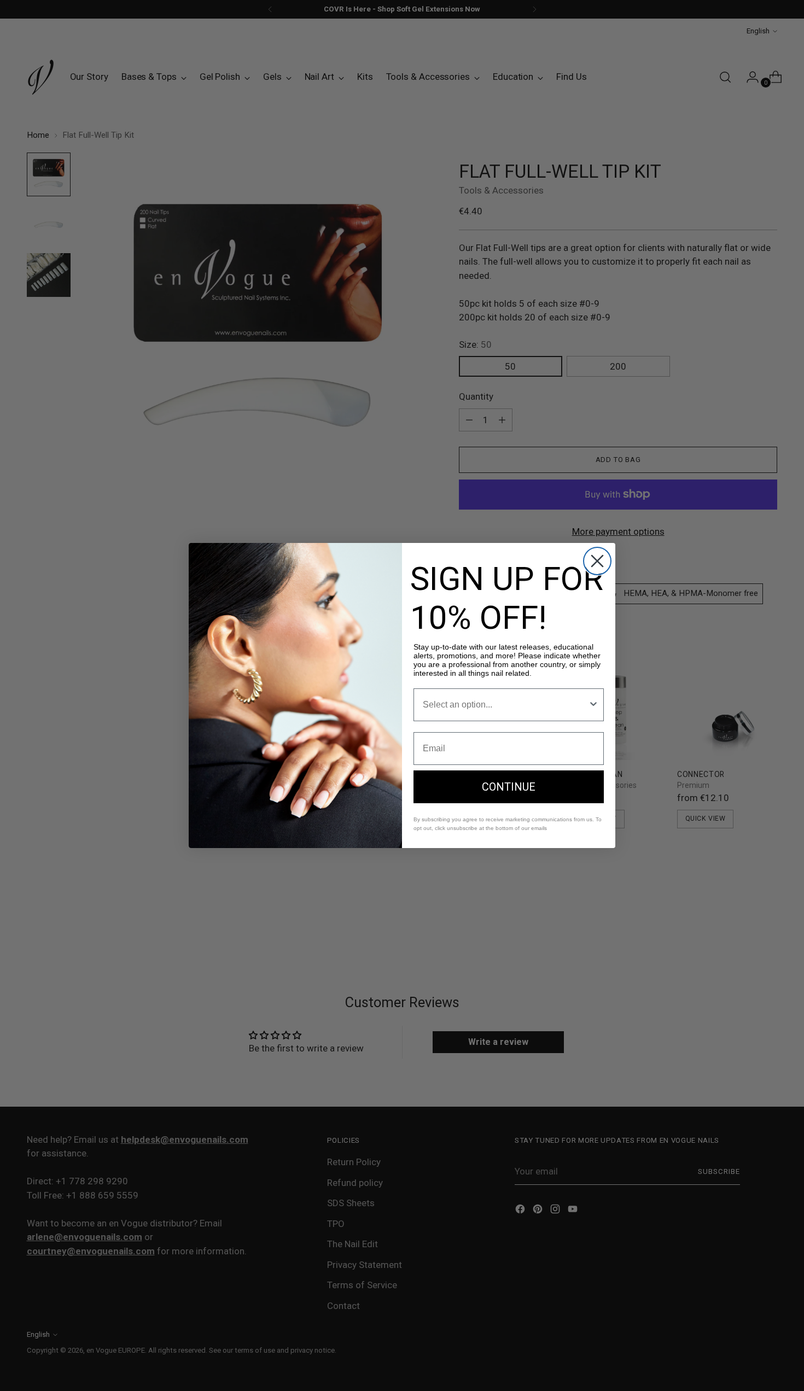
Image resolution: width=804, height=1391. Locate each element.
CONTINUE (508, 786)
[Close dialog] (597, 561)
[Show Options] (593, 705)
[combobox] (505, 705)
